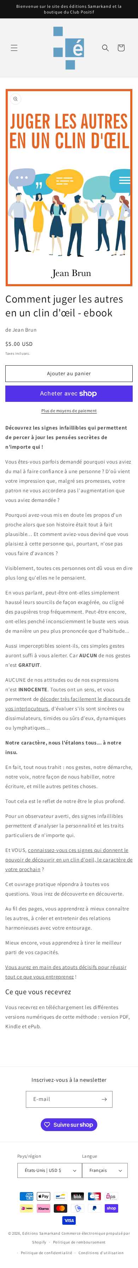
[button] (14, 48)
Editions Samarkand (41, 1233)
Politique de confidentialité (46, 1252)
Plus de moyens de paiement (69, 410)
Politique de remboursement (79, 1242)
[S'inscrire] (104, 1099)
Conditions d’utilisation (101, 1252)
